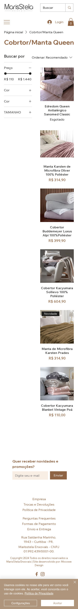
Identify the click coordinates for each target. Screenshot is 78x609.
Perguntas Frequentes (39, 518)
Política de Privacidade (39, 510)
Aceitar (57, 603)
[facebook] (37, 574)
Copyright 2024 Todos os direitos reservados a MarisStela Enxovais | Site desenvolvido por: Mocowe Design (39, 561)
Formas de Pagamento (39, 524)
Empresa (39, 499)
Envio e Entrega (39, 529)
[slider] (5, 73)
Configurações (20, 603)
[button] (71, 22)
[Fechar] (72, 584)
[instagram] (43, 574)
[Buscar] (69, 8)
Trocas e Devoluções (39, 504)
